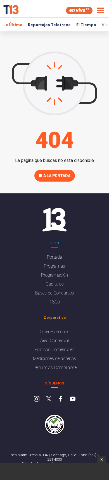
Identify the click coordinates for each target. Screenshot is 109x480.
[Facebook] (60, 399)
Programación (54, 275)
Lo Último (12, 24)
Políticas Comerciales (54, 349)
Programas (54, 266)
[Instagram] (36, 399)
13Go (54, 302)
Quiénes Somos (54, 331)
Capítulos (55, 284)
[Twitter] (48, 399)
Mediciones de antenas (54, 358)
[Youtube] (72, 399)
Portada (54, 257)
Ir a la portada (54, 175)
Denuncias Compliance (55, 367)
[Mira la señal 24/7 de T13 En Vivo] (79, 10)
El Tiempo (86, 24)
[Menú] (100, 10)
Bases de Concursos (54, 293)
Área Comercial (54, 340)
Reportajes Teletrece (49, 24)
